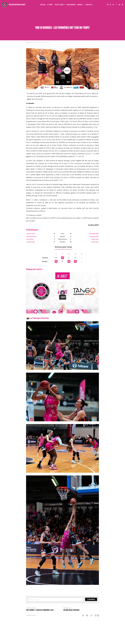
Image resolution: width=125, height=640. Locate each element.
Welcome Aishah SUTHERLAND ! (71, 610)
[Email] (96, 615)
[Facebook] (83, 615)
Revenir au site (31, 615)
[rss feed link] (98, 615)
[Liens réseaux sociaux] (110, 4)
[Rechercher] (107, 4)
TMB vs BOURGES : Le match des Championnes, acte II (40, 610)
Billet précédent (31, 608)
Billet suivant (67, 608)
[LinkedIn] (91, 615)
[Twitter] (87, 615)
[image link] (4, 4)
